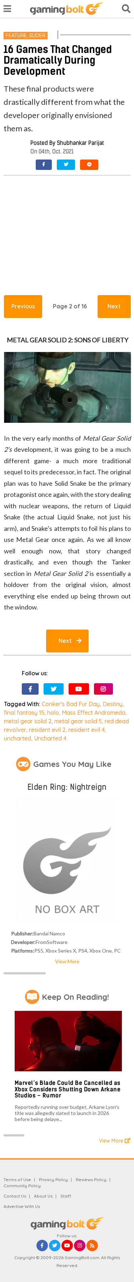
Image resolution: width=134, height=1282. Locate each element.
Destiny (113, 704)
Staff (65, 1196)
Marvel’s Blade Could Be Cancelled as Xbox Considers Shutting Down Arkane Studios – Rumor (68, 1089)
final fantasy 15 (24, 712)
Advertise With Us (22, 1206)
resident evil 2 (47, 729)
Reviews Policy (91, 1179)
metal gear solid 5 (78, 721)
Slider (37, 35)
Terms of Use (17, 1179)
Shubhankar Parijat (80, 143)
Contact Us (15, 1196)
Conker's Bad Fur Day (71, 704)
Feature (16, 35)
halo (53, 712)
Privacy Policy (53, 1179)
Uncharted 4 (50, 738)
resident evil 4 (86, 729)
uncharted (17, 738)
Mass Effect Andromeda (93, 712)
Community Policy (22, 1185)
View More (67, 961)
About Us (43, 1196)
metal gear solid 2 (27, 721)
